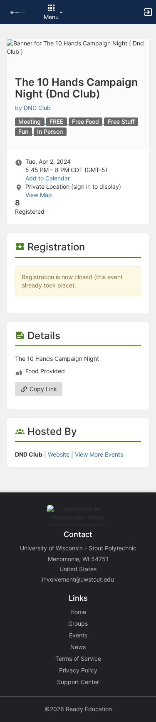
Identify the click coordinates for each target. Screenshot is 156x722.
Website (58, 454)
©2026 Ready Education (78, 708)
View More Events (99, 454)
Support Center (78, 681)
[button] (17, 11)
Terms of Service (78, 658)
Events (78, 635)
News (78, 646)
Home (78, 611)
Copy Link (42, 388)
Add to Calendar (47, 178)
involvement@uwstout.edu (78, 579)
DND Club (37, 107)
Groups (78, 623)
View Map (38, 194)
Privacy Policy (78, 670)
